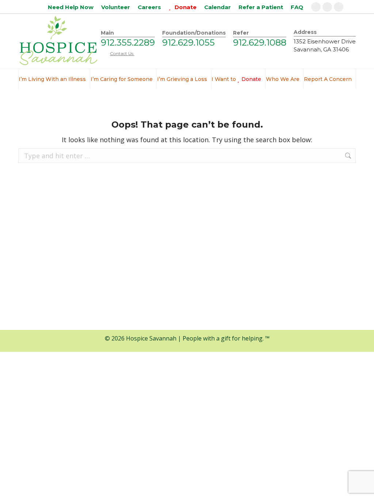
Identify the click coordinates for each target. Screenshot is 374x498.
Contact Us (122, 53)
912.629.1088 (259, 42)
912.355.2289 (128, 42)
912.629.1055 (188, 42)
